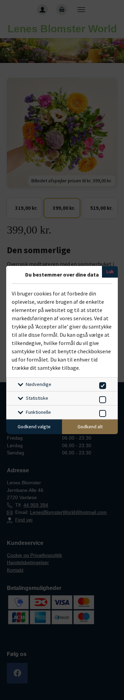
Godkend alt (90, 426)
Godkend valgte (34, 426)
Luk (110, 271)
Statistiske (37, 398)
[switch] (101, 384)
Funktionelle (38, 412)
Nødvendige (38, 384)
